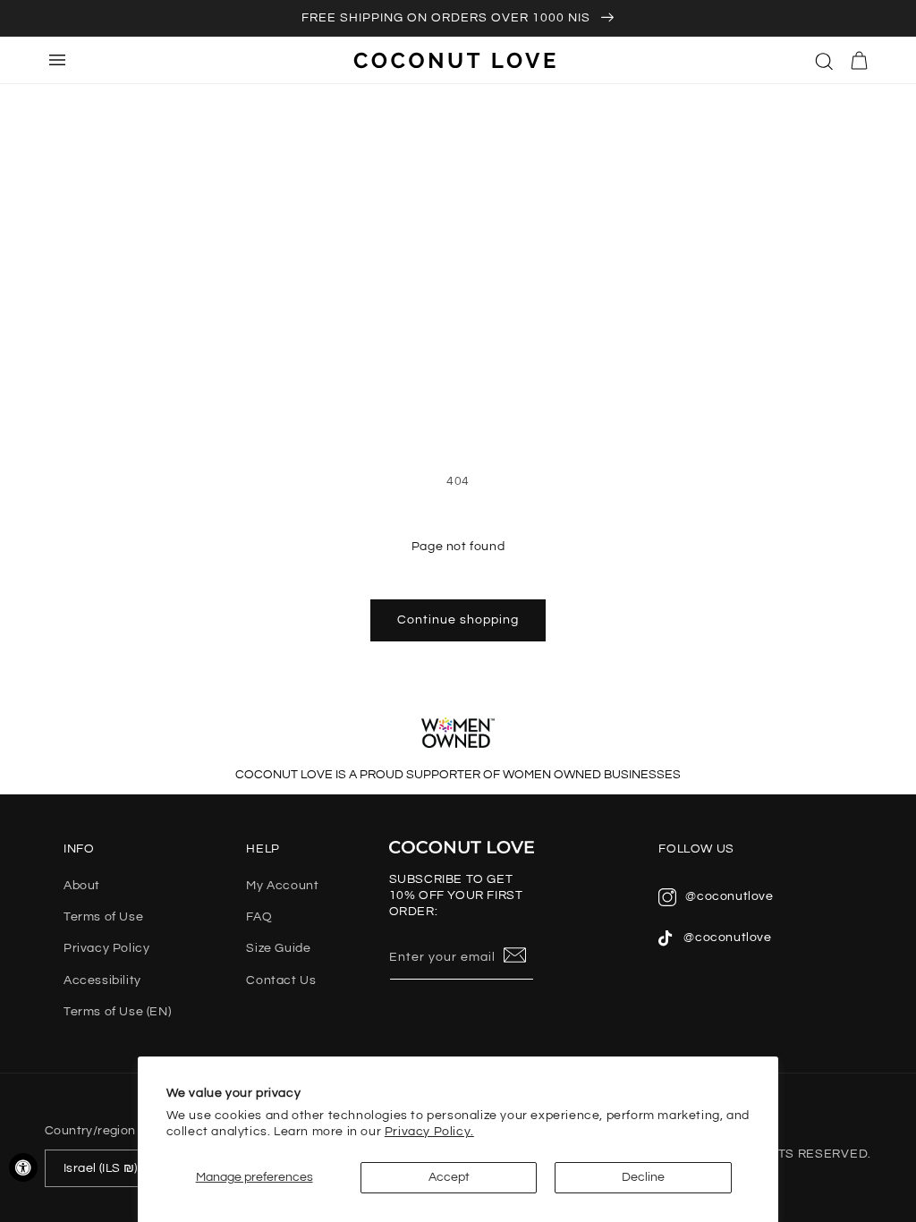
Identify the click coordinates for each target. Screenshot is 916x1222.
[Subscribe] (515, 956)
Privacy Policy (106, 948)
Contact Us (281, 980)
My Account (282, 885)
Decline (643, 1177)
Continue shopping (458, 620)
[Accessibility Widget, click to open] (23, 1167)
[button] (824, 59)
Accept (449, 1177)
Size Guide (278, 948)
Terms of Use (103, 917)
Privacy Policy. (429, 1131)
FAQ (259, 917)
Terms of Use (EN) (117, 1012)
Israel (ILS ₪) (101, 1168)
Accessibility (102, 980)
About (82, 885)
